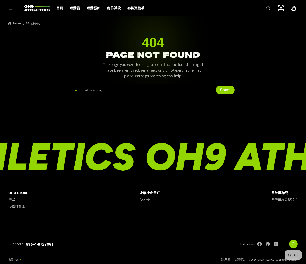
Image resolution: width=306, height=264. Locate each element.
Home (17, 23)
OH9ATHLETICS (265, 259)
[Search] (76, 90)
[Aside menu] (11, 8)
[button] (268, 8)
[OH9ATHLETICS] (34, 8)
